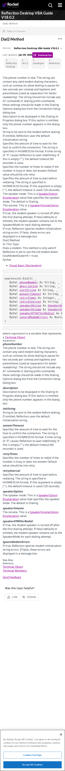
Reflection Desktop (11, 65)
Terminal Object (15, 337)
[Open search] (50, 5)
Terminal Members (15, 570)
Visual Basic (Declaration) (25, 265)
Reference (54, 63)
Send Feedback (12, 577)
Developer (38, 63)
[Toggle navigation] (60, 5)
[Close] (61, 734)
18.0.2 (25, 63)
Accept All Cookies (32, 764)
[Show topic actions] (60, 38)
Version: (6, 48)
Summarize (45, 55)
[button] (32, 31)
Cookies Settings (32, 755)
